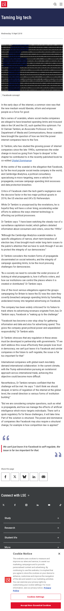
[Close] (59, 553)
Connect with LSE (13, 495)
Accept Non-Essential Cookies (36, 605)
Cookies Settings (35, 597)
